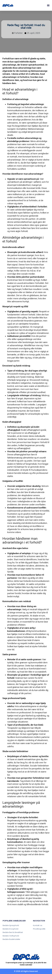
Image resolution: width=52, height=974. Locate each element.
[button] (48, 5)
